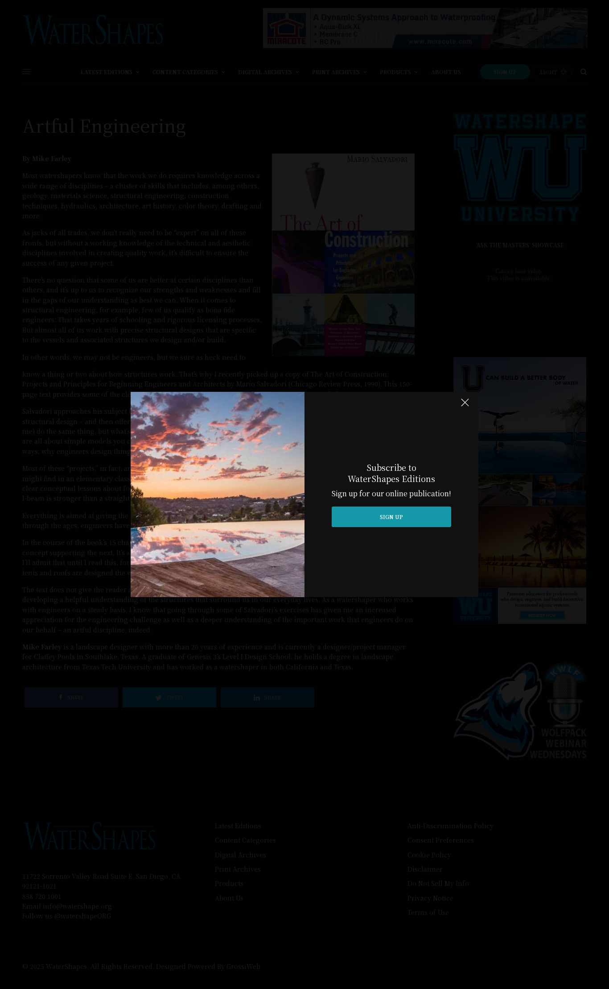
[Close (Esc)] (465, 406)
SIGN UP (391, 516)
